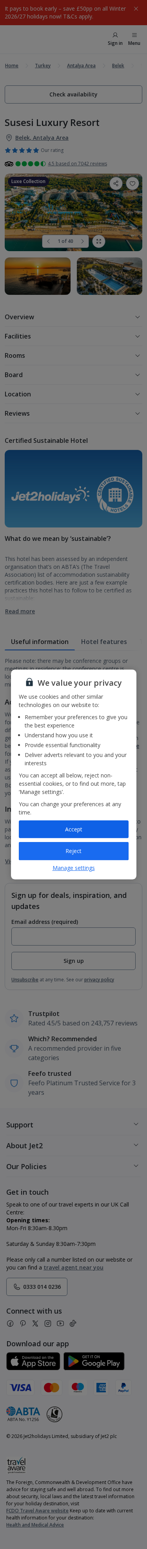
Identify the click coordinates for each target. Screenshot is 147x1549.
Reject (73, 851)
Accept (73, 829)
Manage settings (74, 868)
